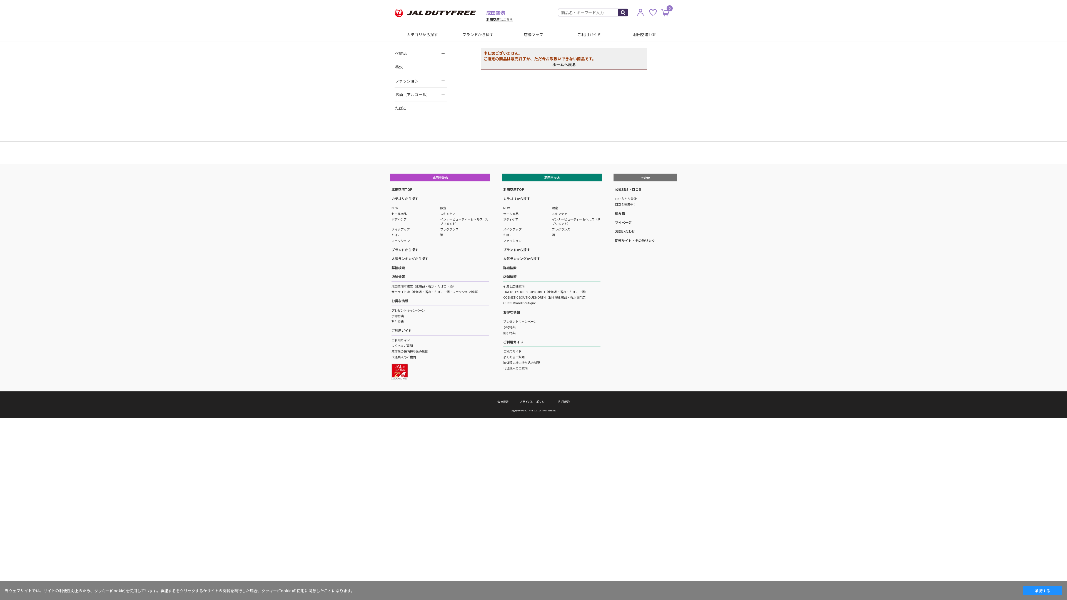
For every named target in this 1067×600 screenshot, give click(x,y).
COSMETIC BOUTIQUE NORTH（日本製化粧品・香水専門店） (546, 297)
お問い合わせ (625, 231)
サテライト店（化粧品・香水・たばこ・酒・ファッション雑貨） (436, 291)
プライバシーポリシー (533, 401)
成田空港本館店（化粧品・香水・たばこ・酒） (424, 286)
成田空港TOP (402, 189)
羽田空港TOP (645, 34)
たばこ (396, 234)
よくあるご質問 (402, 345)
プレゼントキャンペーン (408, 310)
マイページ (623, 222)
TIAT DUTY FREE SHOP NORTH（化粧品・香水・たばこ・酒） (545, 291)
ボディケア (399, 219)
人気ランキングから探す (410, 258)
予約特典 (398, 316)
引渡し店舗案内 (514, 286)
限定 (443, 208)
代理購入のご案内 (404, 357)
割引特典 (398, 321)
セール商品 (399, 213)
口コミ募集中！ (625, 204)
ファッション (401, 240)
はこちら (499, 19)
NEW (395, 208)
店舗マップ (533, 34)
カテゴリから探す (422, 34)
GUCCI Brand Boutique (519, 303)
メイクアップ (401, 229)
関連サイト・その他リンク (635, 240)
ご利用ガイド (589, 34)
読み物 (620, 213)
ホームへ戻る (564, 64)
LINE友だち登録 (626, 198)
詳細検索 (398, 267)
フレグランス (449, 229)
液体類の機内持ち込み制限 (410, 351)
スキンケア (447, 213)
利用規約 (564, 401)
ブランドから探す (477, 34)
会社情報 (502, 401)
